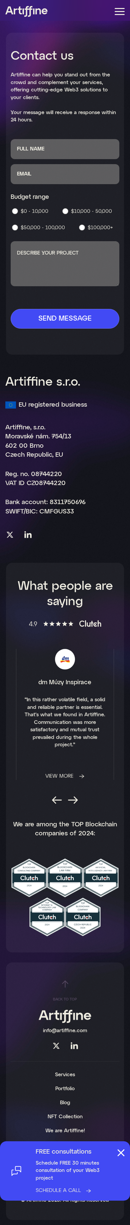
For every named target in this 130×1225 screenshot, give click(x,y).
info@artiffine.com (65, 1030)
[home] (26, 11)
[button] (119, 12)
